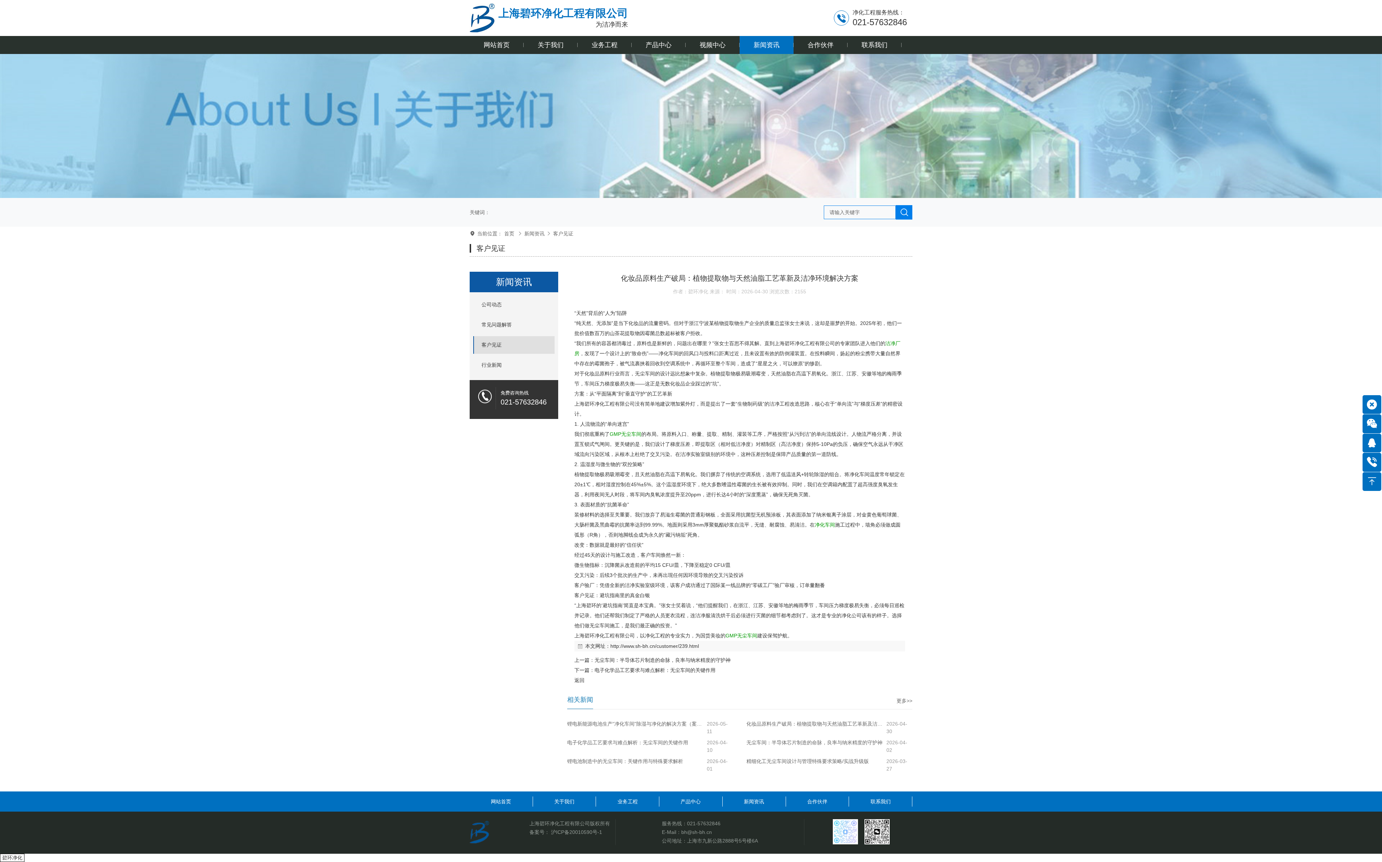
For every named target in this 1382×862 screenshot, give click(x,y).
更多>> (904, 701)
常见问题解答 (497, 325)
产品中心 (691, 801)
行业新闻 (492, 365)
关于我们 (564, 801)
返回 (579, 680)
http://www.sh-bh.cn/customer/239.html (654, 646)
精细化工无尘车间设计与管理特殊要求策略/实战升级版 (807, 761)
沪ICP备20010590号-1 (576, 832)
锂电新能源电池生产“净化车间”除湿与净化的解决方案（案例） (636, 724)
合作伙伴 (817, 801)
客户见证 (563, 233)
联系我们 (881, 801)
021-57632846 (704, 823)
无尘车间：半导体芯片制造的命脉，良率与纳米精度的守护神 (663, 660)
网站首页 (501, 801)
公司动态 (492, 304)
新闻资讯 (534, 233)
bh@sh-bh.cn (696, 832)
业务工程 (628, 801)
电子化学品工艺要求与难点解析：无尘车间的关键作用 (655, 670)
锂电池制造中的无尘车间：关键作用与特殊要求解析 (625, 761)
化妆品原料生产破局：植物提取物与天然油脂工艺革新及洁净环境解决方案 (815, 724)
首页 (509, 233)
